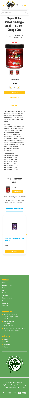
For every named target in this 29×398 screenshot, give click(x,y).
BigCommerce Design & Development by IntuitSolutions (14, 386)
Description (14, 105)
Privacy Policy (22, 387)
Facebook (7, 339)
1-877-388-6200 (8, 326)
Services (4, 300)
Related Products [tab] (14, 208)
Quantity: (14, 83)
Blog (3, 290)
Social (4, 293)
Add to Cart (17, 191)
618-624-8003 (8, 324)
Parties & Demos (7, 298)
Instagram (7, 344)
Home (4, 283)
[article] (14, 235)
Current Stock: (14, 79)
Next (26, 234)
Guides (4, 288)
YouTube (6, 342)
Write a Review (18, 37)
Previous (2, 234)
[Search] (25, 12)
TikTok (6, 347)
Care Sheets (5, 295)
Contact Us (5, 305)
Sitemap (14, 387)
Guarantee (5, 303)
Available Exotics (7, 285)
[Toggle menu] (4, 4)
